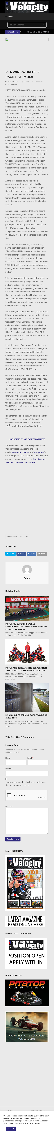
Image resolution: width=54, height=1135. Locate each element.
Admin (26, 82)
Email (30, 758)
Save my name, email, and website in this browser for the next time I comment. (26, 783)
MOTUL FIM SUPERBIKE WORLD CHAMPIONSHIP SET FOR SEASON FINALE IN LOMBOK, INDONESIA (26, 626)
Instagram (38, 452)
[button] (9, 17)
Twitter (25, 452)
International (12, 536)
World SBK (39, 82)
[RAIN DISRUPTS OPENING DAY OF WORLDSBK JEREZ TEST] (27, 697)
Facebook (16, 452)
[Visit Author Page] (27, 569)
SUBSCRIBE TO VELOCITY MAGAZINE (27, 439)
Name (8, 758)
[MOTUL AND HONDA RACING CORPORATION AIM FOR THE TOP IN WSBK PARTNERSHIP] (27, 652)
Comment (9, 806)
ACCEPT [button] (11, 1129)
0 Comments (13, 84)
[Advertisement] (27, 501)
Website (8, 769)
